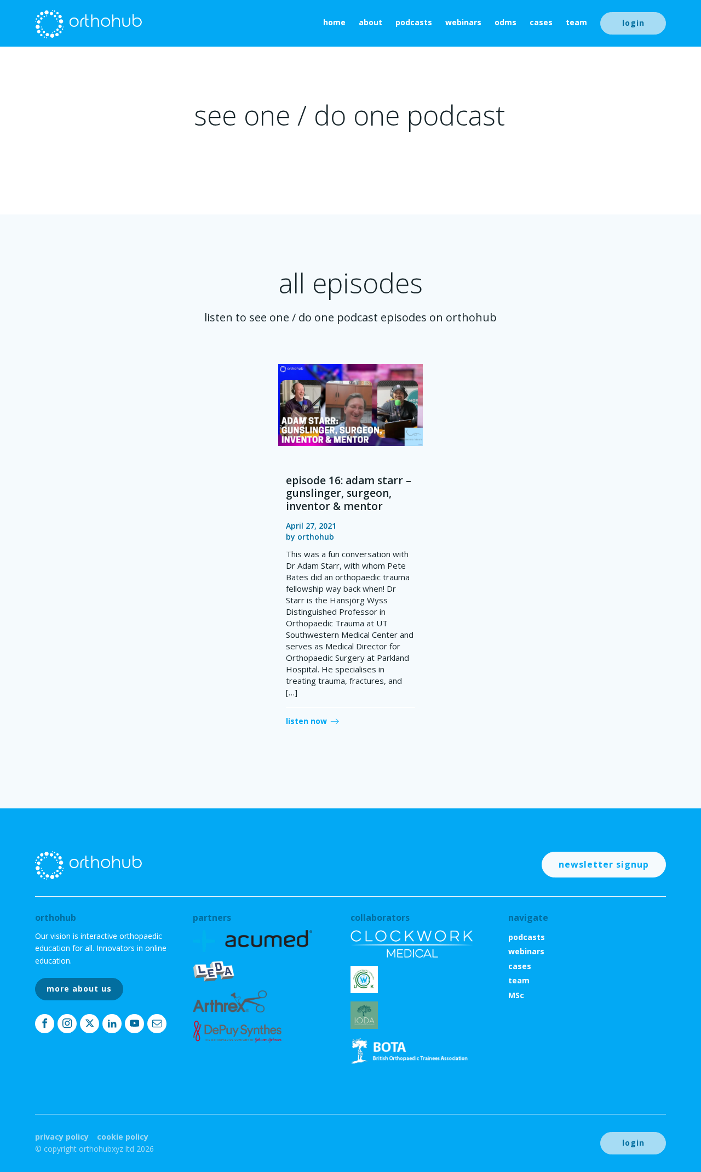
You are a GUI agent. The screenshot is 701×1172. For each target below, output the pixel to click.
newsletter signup (604, 864)
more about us (79, 988)
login (633, 23)
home (334, 22)
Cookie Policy (122, 1136)
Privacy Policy (62, 1136)
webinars (463, 22)
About (370, 22)
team (576, 22)
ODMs (505, 22)
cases (541, 22)
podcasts (413, 22)
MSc (516, 995)
